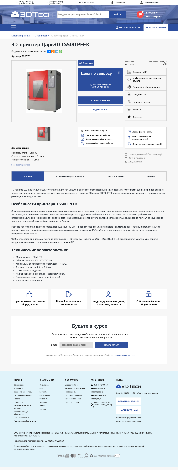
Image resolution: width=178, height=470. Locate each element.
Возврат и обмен (71, 385)
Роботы (17, 399)
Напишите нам (129, 410)
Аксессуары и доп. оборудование (21, 413)
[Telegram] (56, 51)
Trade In (42, 409)
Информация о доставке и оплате (147, 79)
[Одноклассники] (53, 51)
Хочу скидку (135, 161)
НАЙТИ (117, 14)
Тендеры (137, 117)
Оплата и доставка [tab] (115, 176)
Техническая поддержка (75, 388)
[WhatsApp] (60, 51)
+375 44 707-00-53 (100, 87)
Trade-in (137, 109)
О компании (44, 385)
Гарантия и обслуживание (146, 87)
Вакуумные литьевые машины (22, 407)
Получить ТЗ (139, 94)
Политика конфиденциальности (129, 418)
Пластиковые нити (21, 418)
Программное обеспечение (25, 421)
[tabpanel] (89, 235)
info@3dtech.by (99, 388)
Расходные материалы (23, 395)
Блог (41, 388)
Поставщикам (70, 392)
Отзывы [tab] (151, 176)
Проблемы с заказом (73, 395)
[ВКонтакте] (49, 51)
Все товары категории (130, 62)
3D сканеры (18, 388)
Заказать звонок (156, 27)
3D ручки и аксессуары (23, 392)
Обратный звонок (128, 401)
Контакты (43, 392)
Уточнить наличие (100, 100)
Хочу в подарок (137, 157)
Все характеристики (20, 165)
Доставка (43, 402)
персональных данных (124, 355)
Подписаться (111, 344)
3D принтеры (19, 385)
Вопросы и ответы (72, 402)
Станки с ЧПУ (19, 402)
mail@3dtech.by (99, 395)
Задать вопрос (101, 109)
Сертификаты (44, 395)
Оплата (42, 406)
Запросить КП (140, 72)
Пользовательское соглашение (128, 422)
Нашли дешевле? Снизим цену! (145, 154)
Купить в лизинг (141, 102)
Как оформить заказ (73, 399)
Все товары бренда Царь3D (158, 62)
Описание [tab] (27, 176)
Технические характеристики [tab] (69, 176)
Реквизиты (43, 399)
